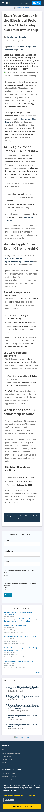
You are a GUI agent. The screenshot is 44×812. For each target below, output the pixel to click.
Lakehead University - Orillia (26, 619)
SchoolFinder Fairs (16, 719)
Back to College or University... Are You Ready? (22, 716)
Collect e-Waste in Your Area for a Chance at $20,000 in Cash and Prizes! (23, 697)
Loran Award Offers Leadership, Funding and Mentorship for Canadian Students (23, 688)
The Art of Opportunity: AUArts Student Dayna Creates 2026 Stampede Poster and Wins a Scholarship (23, 707)
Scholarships (10, 50)
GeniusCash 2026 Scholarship (15, 625)
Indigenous (31, 47)
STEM (20, 50)
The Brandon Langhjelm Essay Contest (18, 661)
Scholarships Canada (16, 37)
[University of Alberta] (22, 8)
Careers (20, 47)
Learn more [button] (9, 800)
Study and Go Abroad (16, 728)
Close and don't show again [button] (22, 806)
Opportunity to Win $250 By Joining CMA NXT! (21, 636)
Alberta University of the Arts (19, 711)
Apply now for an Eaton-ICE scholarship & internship (22, 517)
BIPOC (12, 47)
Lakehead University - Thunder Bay (17, 621)
